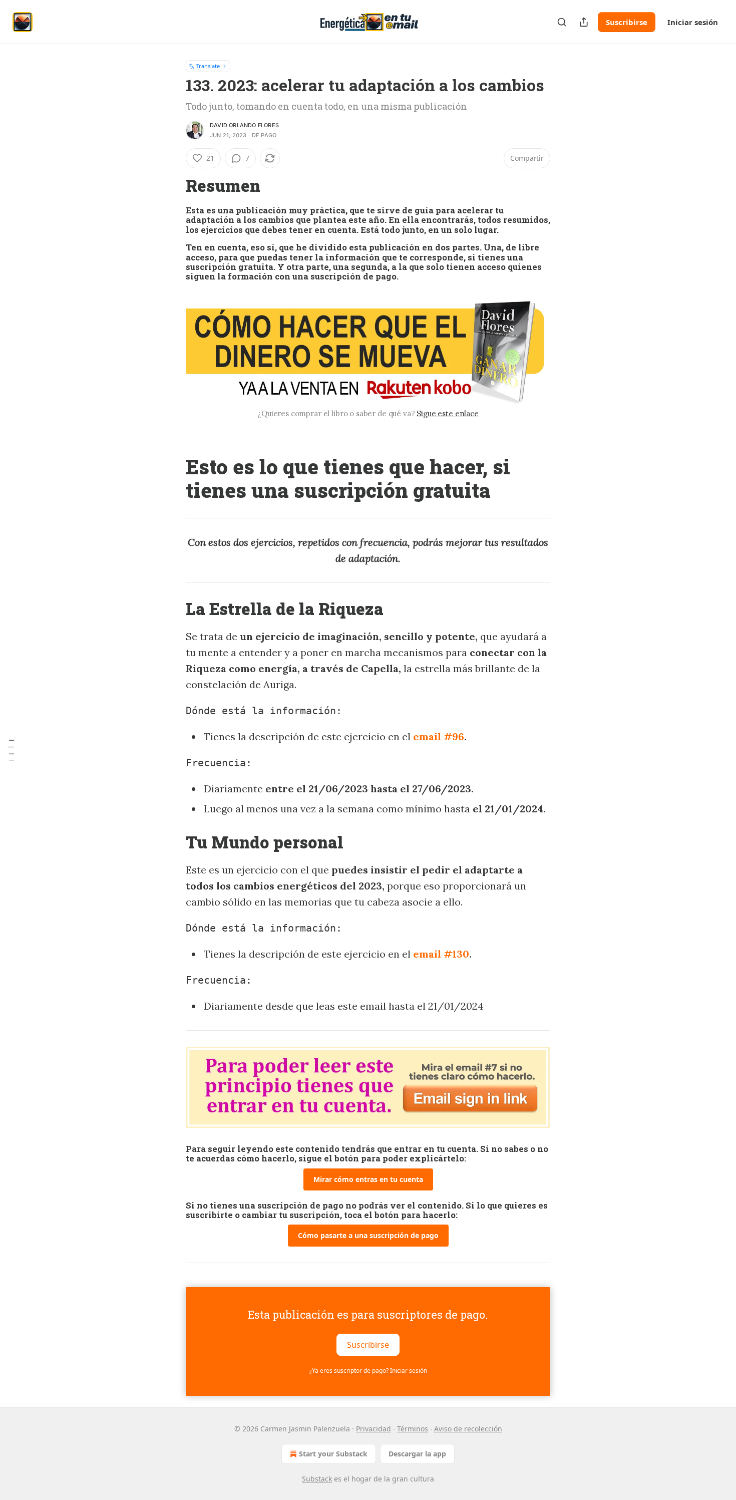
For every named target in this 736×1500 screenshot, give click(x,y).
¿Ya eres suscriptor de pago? (368, 1370)
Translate (208, 66)
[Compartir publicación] (584, 22)
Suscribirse (626, 22)
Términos (412, 1428)
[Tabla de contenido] (11, 750)
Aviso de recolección (468, 1428)
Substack (317, 1478)
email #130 (441, 954)
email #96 (438, 736)
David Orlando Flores (244, 125)
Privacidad (373, 1428)
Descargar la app (417, 1453)
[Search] (562, 22)
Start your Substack (333, 1453)
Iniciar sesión (692, 22)
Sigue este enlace (447, 413)
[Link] (172, 186)
